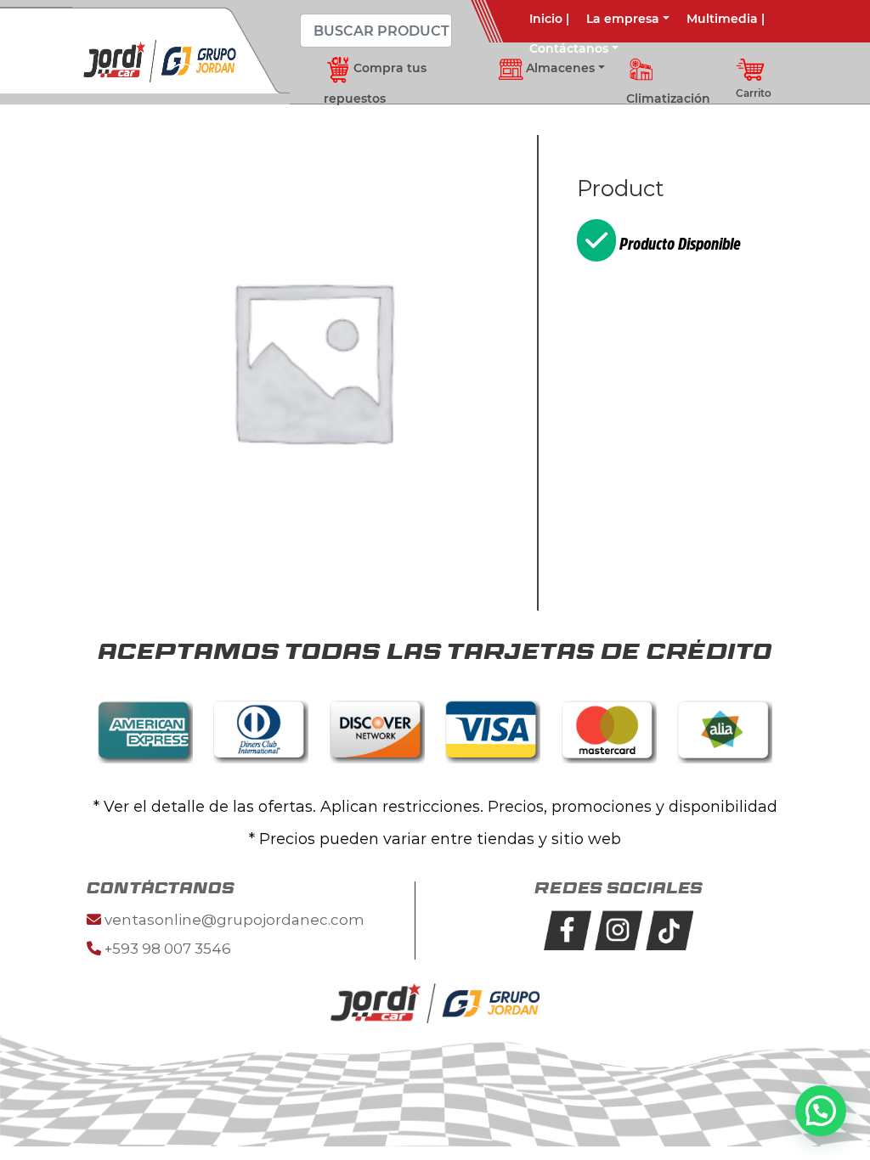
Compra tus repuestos (375, 83)
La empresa (622, 18)
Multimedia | (725, 18)
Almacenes (555, 68)
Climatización (668, 98)
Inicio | (549, 18)
